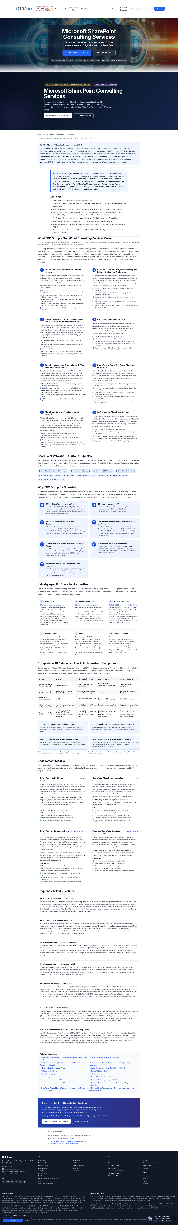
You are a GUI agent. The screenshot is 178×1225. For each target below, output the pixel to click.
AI (65, 9)
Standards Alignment (114, 1173)
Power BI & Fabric (74, 9)
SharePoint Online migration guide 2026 (103, 1080)
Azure (95, 9)
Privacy (145, 1178)
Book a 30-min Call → (104, 53)
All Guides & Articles (114, 1165)
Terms (145, 1181)
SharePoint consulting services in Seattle (62, 1138)
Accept (13, 1220)
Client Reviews (147, 1165)
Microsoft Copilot (43, 1165)
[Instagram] (20, 1181)
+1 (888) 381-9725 (84, 116)
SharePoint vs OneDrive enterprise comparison (64, 1143)
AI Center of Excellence (49, 1071)
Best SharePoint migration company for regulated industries (68, 1141)
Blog (132, 9)
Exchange (104, 9)
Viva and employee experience (51, 1077)
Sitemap (145, 1176)
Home (39, 134)
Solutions (58, 9)
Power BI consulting (48, 1074)
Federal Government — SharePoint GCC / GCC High (107, 1068)
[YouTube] (12, 1181)
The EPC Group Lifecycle (45, 1183)
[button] (161, 1219)
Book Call (168, 1220)
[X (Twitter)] (8, 1181)
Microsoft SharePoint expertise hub (102, 1077)
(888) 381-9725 (9, 1166)
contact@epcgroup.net (11, 1169)
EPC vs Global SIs (113, 1176)
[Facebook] (16, 1181)
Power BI (40, 1171)
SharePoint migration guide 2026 (52, 1080)
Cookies (146, 1183)
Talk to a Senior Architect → (76, 53)
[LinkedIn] (4, 1181)
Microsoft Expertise (123, 9)
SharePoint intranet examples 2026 (53, 1083)
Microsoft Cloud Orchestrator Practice (53, 1068)
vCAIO (39, 1181)
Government (76, 1168)
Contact (159, 9)
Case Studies (112, 1168)
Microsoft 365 (42, 1163)
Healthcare (76, 1163)
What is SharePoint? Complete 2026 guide (104, 1058)
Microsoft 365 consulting (98, 1071)
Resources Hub (113, 1163)
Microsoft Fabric (42, 1173)
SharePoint (85, 9)
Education (76, 1171)
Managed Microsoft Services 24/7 (48, 1178)
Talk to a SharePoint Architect (57, 116)
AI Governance (42, 1168)
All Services (41, 1160)
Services (45, 134)
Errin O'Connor (61, 138)
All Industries (76, 1160)
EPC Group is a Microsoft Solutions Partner (44, 1198)
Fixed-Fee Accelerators (115, 1171)
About (113, 9)
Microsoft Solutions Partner (151, 1163)
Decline (27, 1220)
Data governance (96, 1074)
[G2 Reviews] (24, 1181)
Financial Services (78, 1165)
